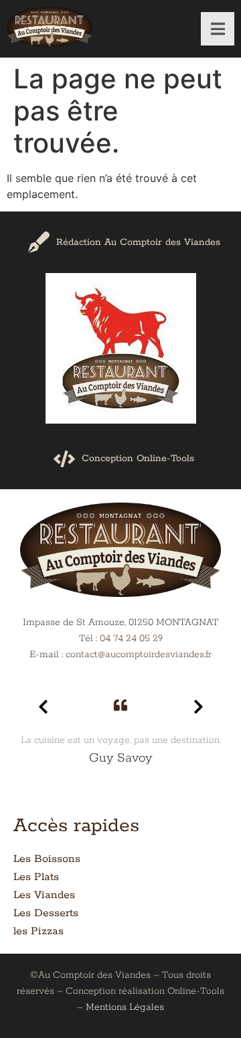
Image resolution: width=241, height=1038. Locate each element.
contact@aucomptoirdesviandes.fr (139, 654)
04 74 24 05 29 (131, 638)
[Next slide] (198, 707)
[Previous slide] (43, 707)
